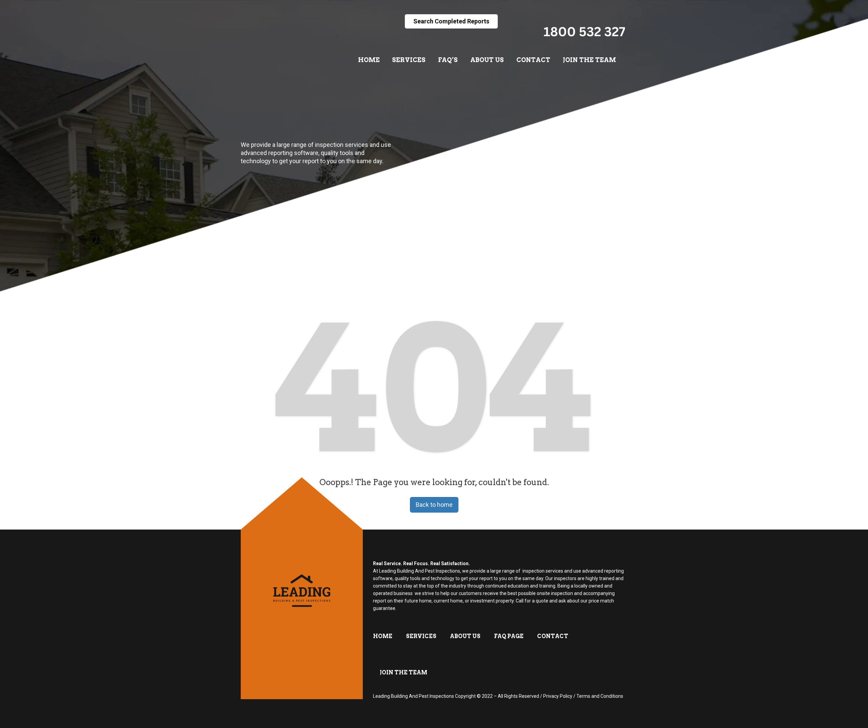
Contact (533, 59)
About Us (487, 59)
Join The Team (589, 59)
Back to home (434, 504)
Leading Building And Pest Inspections (413, 696)
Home (369, 59)
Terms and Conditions (599, 696)
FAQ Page (509, 636)
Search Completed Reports (451, 21)
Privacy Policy (557, 696)
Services (409, 59)
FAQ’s (448, 59)
